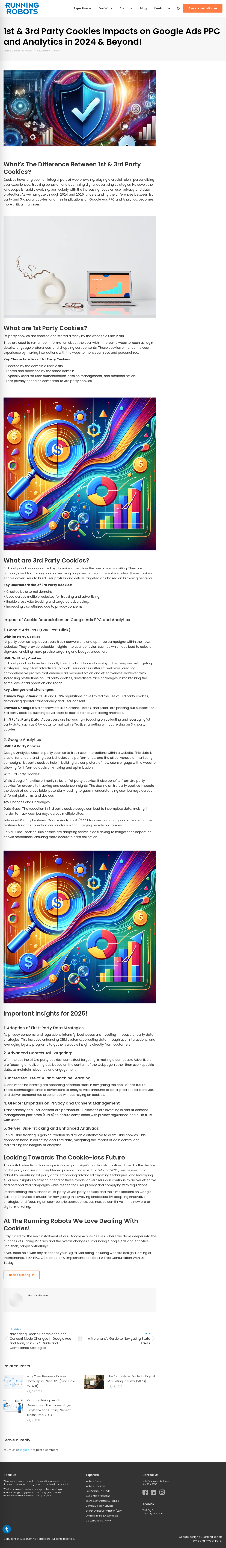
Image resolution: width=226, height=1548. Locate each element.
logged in (26, 1450)
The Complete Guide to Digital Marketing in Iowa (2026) (131, 1378)
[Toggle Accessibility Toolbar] (6, 1529)
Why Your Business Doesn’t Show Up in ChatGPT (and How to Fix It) (50, 1381)
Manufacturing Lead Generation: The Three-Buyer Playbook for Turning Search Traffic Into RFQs (49, 1407)
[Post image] (13, 1382)
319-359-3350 (149, 1484)
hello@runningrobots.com (156, 1481)
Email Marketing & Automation (102, 1515)
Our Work (105, 8)
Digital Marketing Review (98, 1520)
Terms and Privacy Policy (206, 1541)
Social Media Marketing (98, 1495)
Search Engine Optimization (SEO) (104, 1510)
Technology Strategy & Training (102, 1500)
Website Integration (96, 1486)
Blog (143, 8)
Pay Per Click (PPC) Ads (98, 1490)
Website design (188, 1537)
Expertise (81, 8)
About (124, 8)
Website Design (94, 1481)
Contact (160, 8)
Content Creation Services (99, 1505)
